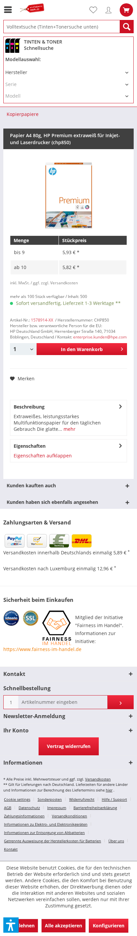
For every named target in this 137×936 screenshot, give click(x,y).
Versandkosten (98, 779)
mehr (68, 429)
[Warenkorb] (126, 10)
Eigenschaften (30, 446)
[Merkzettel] (96, 10)
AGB (7, 807)
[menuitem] (9, 9)
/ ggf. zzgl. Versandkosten (54, 283)
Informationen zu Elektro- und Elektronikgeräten (45, 824)
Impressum (56, 807)
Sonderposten (50, 799)
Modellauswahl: (23, 59)
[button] (11, 925)
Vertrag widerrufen (68, 746)
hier (109, 790)
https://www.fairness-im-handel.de (42, 649)
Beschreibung (29, 407)
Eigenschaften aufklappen (43, 455)
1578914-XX (42, 320)
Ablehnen (24, 925)
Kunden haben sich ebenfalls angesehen (52, 502)
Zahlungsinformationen (24, 815)
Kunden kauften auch (31, 485)
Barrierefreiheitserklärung (95, 807)
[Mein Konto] (110, 10)
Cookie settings (17, 799)
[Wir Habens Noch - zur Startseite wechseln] (33, 15)
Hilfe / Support (114, 799)
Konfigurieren (108, 925)
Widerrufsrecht (81, 799)
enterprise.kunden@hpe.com (100, 337)
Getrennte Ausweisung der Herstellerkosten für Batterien (52, 840)
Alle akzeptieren (63, 925)
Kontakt (11, 849)
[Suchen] (127, 26)
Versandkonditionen (69, 815)
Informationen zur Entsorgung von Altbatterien (44, 832)
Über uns (116, 840)
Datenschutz (29, 807)
